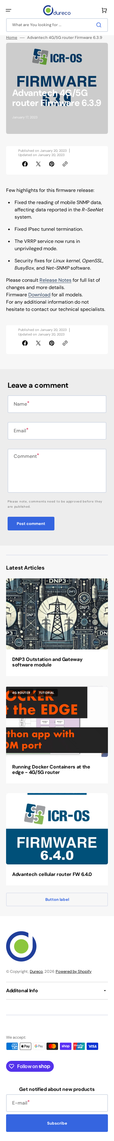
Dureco (36, 971)
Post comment (31, 523)
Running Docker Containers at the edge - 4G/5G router (51, 769)
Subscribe (57, 1123)
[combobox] (57, 25)
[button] (8, 10)
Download (39, 294)
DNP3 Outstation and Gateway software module (47, 662)
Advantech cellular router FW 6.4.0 (52, 874)
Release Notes (55, 280)
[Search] (100, 25)
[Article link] (57, 627)
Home (11, 37)
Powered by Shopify (74, 971)
